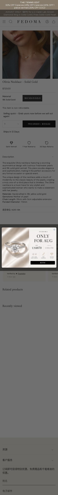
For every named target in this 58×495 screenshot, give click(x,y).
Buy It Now (42, 262)
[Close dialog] (54, 229)
